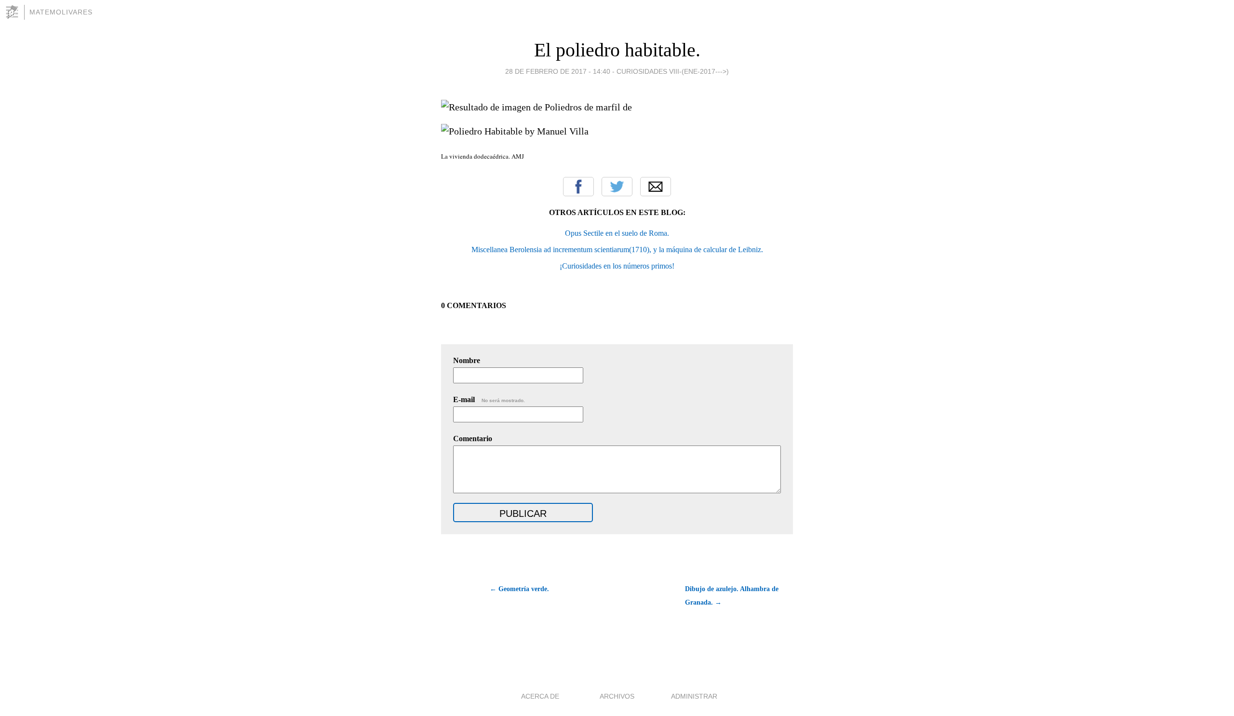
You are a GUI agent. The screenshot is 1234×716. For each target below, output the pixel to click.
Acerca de (540, 696)
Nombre (466, 360)
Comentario (472, 438)
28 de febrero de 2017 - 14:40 (557, 71)
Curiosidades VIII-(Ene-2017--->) (673, 71)
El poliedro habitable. (617, 50)
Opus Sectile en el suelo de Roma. (617, 233)
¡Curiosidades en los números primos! (617, 266)
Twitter (617, 186)
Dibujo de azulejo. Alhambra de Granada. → (731, 595)
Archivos (617, 696)
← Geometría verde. (519, 589)
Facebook (578, 186)
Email (655, 186)
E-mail (489, 399)
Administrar (694, 696)
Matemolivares (61, 12)
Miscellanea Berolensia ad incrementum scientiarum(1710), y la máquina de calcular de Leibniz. (617, 249)
